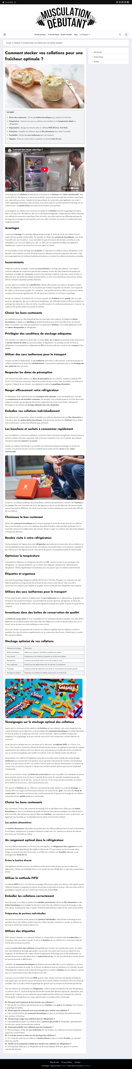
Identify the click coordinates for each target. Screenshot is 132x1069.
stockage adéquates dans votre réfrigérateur (43, 405)
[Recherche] (120, 34)
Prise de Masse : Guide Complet (60, 34)
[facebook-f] (117, 2)
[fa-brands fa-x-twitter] (120, 2)
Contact (96, 62)
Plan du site (97, 52)
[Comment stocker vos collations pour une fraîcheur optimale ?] (44, 86)
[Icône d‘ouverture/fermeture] (4, 34)
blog (75, 34)
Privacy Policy (98, 57)
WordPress (64, 1066)
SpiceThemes (87, 1066)
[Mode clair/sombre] (126, 34)
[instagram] (125, 2)
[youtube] (128, 2)
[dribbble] (122, 2)
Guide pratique (40, 34)
